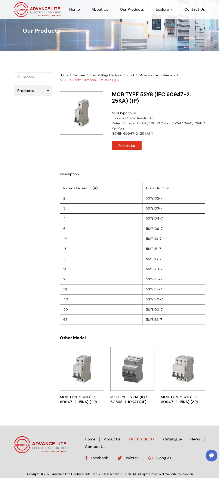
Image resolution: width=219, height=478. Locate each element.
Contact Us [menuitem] (194, 9)
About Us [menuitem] (100, 9)
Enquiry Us (126, 145)
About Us (112, 439)
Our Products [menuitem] (132, 9)
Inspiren (187, 474)
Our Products (142, 439)
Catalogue (172, 439)
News (195, 439)
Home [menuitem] (74, 9)
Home (90, 439)
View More (81, 368)
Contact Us (95, 446)
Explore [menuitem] (162, 9)
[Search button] (18, 77)
